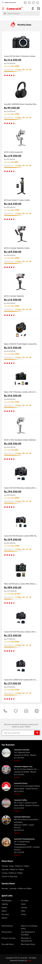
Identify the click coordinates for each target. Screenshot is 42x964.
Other (23, 911)
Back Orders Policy (28, 944)
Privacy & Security (8, 938)
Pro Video (24, 900)
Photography (7, 900)
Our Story (5, 914)
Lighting (5, 904)
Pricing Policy (7, 932)
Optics (4, 911)
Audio (23, 904)
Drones (4, 907)
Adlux (29, 960)
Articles (4, 918)
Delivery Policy (7, 926)
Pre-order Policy (8, 944)
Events (23, 914)
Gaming (24, 907)
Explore (17, 760)
